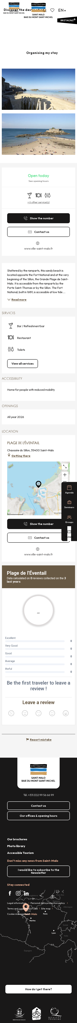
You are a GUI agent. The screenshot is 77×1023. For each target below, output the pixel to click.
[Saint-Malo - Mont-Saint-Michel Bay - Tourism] (38, 10)
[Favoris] (53, 10)
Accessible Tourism (20, 853)
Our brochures (17, 839)
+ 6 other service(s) (39, 202)
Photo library (16, 846)
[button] (45, 10)
